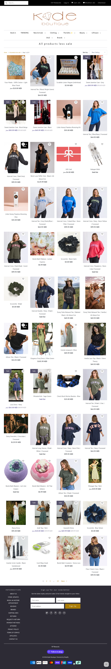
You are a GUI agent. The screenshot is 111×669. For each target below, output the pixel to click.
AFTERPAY (13, 626)
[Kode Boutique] (55, 18)
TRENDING (25, 33)
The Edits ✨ (68, 33)
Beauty (82, 33)
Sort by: (85, 52)
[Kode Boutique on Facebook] (51, 612)
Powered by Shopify (62, 657)
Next (63, 581)
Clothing (53, 33)
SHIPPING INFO (13, 613)
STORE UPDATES (13, 597)
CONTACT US (13, 639)
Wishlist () (90, 3)
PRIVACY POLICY (13, 629)
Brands (60, 38)
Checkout (102, 3)
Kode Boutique (51, 657)
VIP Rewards (56, 3)
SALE (48, 38)
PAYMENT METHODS (13, 623)
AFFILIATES (13, 636)
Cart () (77, 3)
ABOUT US (13, 594)
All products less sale (55, 44)
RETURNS (13, 616)
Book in (13, 33)
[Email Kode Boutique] (64, 612)
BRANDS (13, 610)
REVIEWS (13, 606)
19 (58, 581)
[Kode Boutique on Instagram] (59, 612)
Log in (66, 3)
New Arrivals (38, 33)
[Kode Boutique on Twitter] (46, 612)
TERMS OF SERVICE (13, 633)
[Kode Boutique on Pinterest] (55, 612)
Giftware (95, 33)
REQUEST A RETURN (13, 619)
